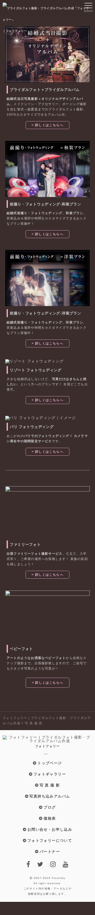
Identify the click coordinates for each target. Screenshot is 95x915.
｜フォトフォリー (15, 30)
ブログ (50, 807)
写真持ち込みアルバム (49, 796)
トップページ (49, 763)
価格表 (50, 818)
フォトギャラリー (50, 774)
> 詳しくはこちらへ (47, 125)
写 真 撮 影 (50, 785)
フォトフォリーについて (49, 840)
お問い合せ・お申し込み (49, 829)
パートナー (50, 851)
